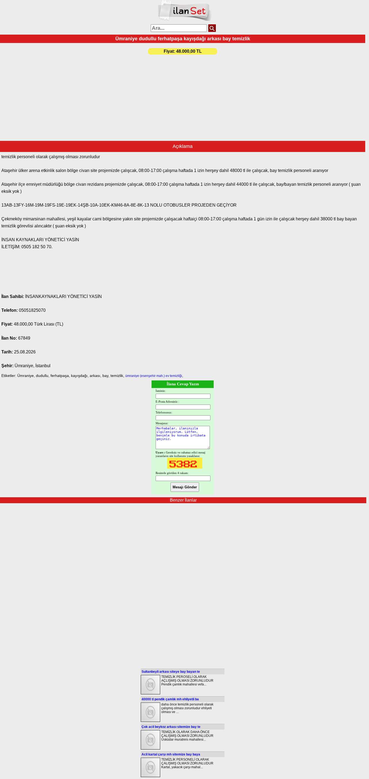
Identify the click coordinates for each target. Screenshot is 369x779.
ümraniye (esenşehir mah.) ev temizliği (153, 376)
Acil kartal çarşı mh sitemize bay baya (171, 754)
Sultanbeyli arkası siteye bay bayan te (171, 672)
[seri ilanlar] (184, 20)
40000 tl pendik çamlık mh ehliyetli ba (170, 699)
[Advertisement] (182, 95)
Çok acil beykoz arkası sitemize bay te (171, 727)
